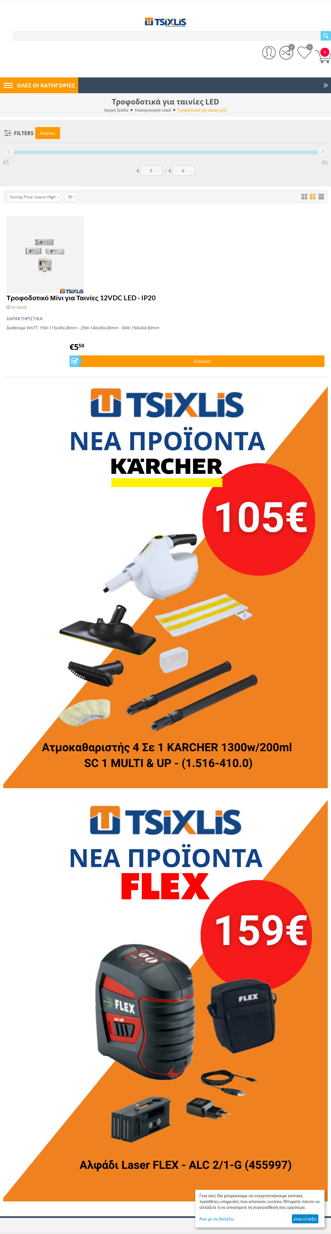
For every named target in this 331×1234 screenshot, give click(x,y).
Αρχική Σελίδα (116, 110)
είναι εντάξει (305, 1219)
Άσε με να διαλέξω (216, 1219)
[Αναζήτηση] (326, 36)
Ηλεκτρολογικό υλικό (153, 110)
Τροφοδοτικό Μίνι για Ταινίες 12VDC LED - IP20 (80, 298)
